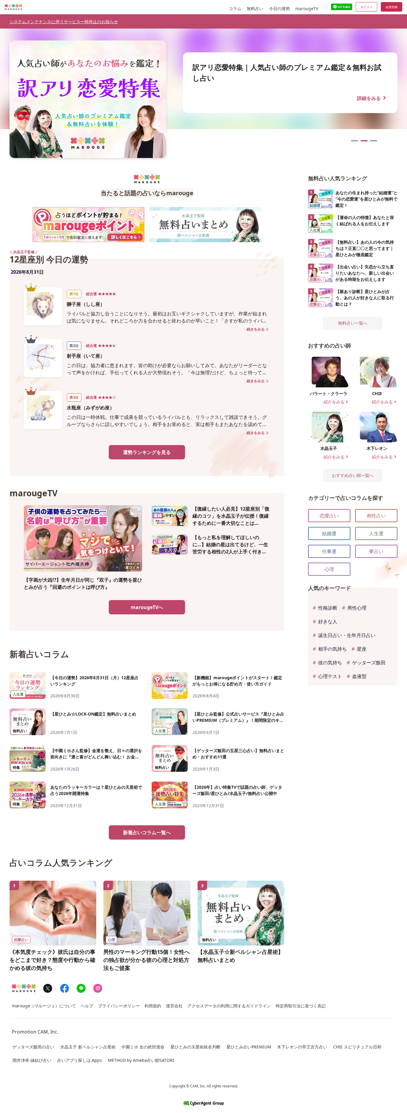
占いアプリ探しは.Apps (79, 1060)
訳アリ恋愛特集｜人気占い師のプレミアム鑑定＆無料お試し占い (364, 140)
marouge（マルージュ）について (44, 1006)
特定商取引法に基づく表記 (301, 1006)
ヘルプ (87, 1006)
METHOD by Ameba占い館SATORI (141, 1060)
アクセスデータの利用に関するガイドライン (229, 1006)
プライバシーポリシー (119, 1006)
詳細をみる (372, 97)
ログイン (366, 7)
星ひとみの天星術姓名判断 (195, 1047)
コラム (235, 8)
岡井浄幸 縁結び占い (32, 1060)
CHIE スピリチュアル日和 (357, 1047)
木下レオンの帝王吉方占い (302, 1047)
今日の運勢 (279, 8)
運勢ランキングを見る (147, 452)
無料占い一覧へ (352, 323)
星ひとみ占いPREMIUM (248, 1047)
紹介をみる (336, 402)
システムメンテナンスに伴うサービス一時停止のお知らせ (64, 21)
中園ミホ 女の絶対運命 (143, 1047)
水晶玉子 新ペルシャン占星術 (88, 1047)
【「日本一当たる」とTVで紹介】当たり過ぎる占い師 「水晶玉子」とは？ (373, 140)
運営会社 (174, 1006)
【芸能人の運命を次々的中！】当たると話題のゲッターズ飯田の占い (354, 140)
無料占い (255, 8)
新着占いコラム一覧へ (147, 832)
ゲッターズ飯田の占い (33, 1047)
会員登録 (391, 7)
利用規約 (153, 1006)
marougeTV (306, 8)
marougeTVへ (147, 607)
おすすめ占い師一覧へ (353, 475)
